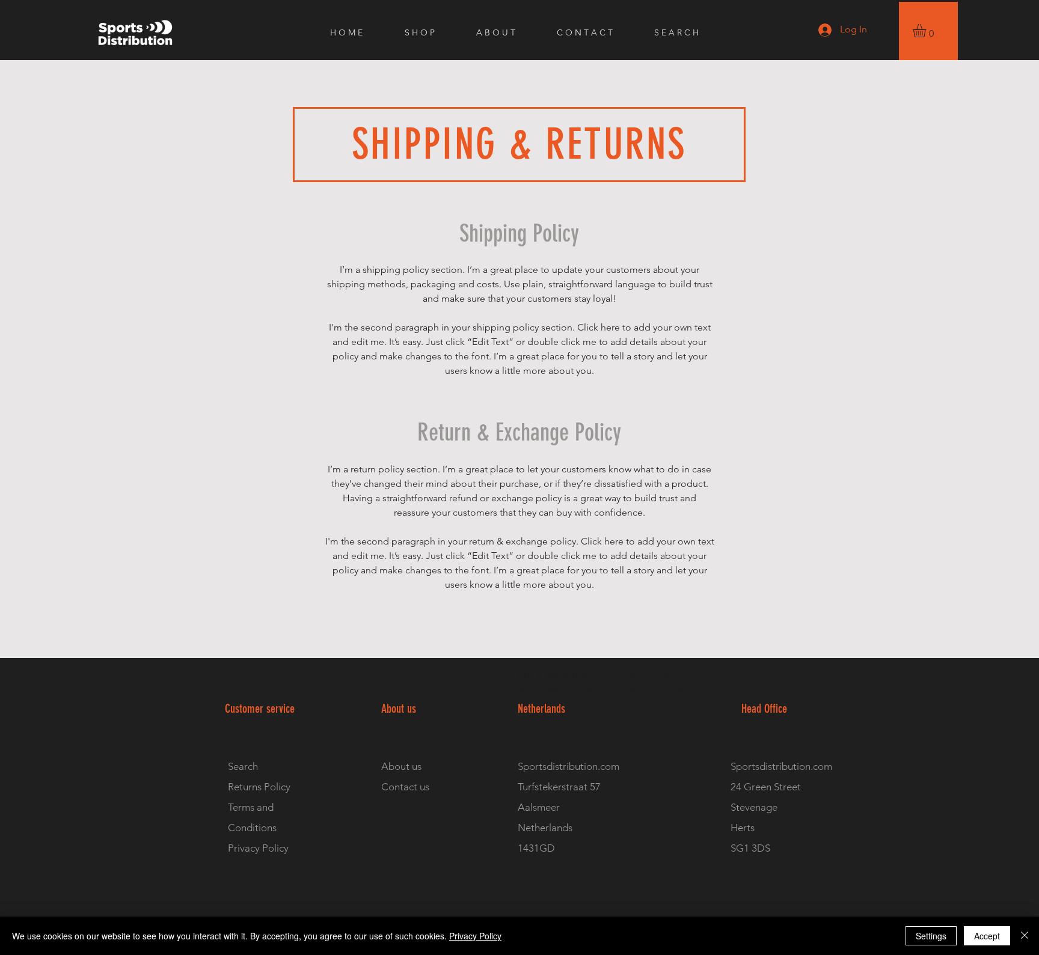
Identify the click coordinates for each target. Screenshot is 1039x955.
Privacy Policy (475, 936)
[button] (927, 30)
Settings (931, 936)
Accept (987, 936)
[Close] (1024, 935)
